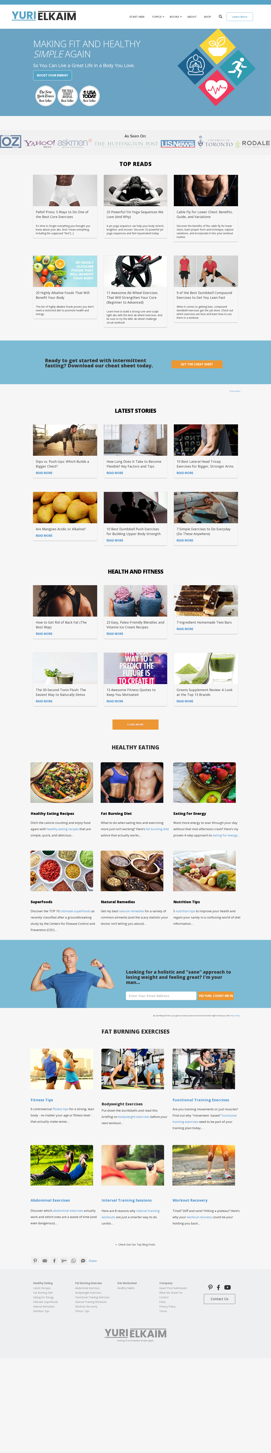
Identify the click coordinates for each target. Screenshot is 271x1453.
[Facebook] (54, 1261)
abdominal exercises (68, 1210)
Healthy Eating (43, 1283)
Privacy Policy (235, 391)
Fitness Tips (42, 1099)
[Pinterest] (35, 1261)
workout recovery (199, 1217)
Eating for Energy (43, 1297)
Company (166, 1283)
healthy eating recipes (63, 829)
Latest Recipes (42, 1288)
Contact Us (219, 1299)
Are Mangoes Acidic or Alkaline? (61, 529)
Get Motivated (127, 1283)
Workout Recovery (86, 1306)
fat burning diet (157, 829)
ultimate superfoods (75, 911)
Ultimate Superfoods (45, 1302)
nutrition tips (185, 911)
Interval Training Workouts (91, 1302)
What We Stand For (171, 1292)
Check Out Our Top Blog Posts (134, 1244)
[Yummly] (64, 1261)
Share (93, 1260)
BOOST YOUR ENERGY (52, 75)
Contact (164, 1297)
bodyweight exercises (134, 1117)
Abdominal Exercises (87, 1288)
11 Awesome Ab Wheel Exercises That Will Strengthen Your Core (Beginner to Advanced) (132, 297)
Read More (44, 473)
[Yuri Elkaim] (135, 1335)
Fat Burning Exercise (88, 1283)
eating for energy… (226, 835)
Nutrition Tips (41, 1311)
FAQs (162, 1302)
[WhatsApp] (73, 1261)
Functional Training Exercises (92, 1297)
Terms (163, 1311)
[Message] (83, 1261)
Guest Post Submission (173, 1288)
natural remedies (131, 911)
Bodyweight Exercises (88, 1292)
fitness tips (61, 1109)
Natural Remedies (44, 1306)
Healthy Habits (126, 1288)
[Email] (45, 1261)
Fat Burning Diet (43, 1292)
